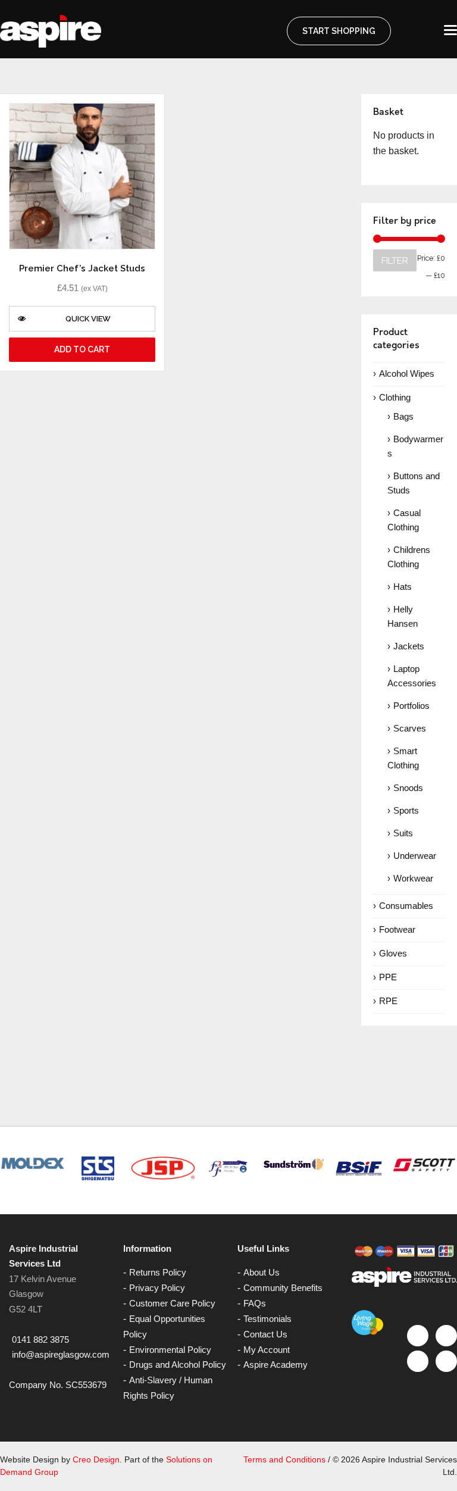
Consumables (406, 906)
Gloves (393, 953)
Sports (406, 810)
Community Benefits (283, 1288)
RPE (388, 1001)
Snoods (408, 788)
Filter (394, 260)
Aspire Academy (275, 1364)
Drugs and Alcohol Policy (177, 1364)
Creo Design (96, 1459)
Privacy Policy (157, 1288)
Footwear (397, 929)
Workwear (413, 878)
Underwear (414, 856)
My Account (266, 1350)
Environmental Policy (170, 1350)
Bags (403, 416)
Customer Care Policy (172, 1303)
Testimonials (267, 1319)
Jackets (408, 646)
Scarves (409, 728)
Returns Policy (157, 1272)
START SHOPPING (338, 31)
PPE (388, 977)
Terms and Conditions (284, 1459)
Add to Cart (82, 349)
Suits (403, 833)
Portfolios (411, 706)
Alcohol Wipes (406, 373)
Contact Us (265, 1334)
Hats (402, 587)
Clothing (395, 397)
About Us (261, 1272)
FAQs (254, 1303)
